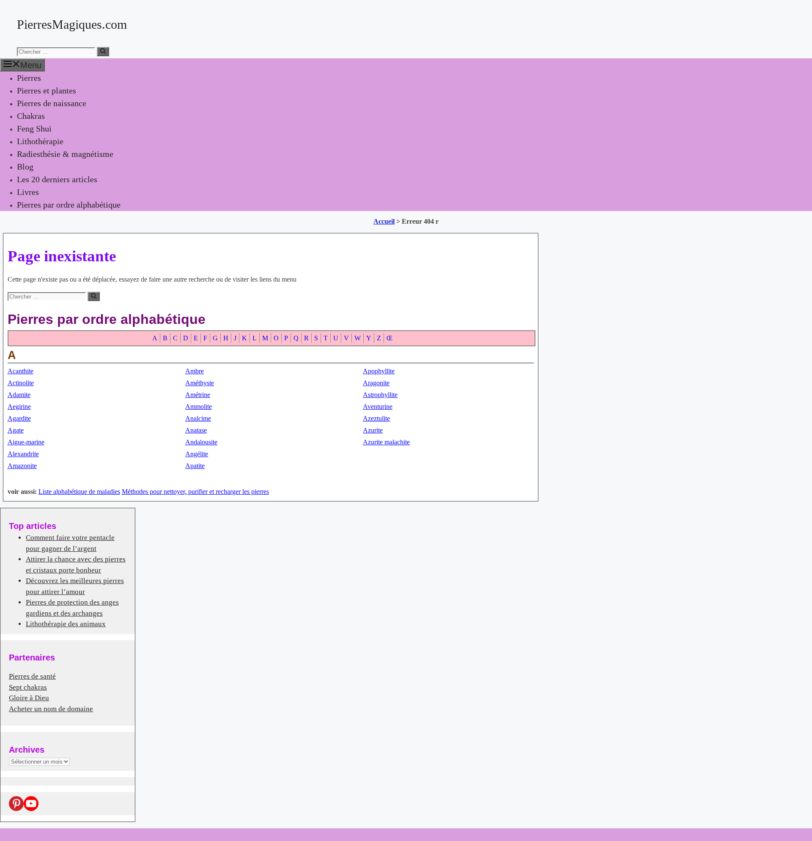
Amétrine (197, 394)
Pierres (29, 77)
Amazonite (22, 465)
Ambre (194, 371)
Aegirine (19, 406)
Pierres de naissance (51, 103)
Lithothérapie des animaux (66, 624)
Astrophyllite (380, 394)
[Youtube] (31, 803)
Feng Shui (34, 128)
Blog (25, 166)
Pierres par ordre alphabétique (69, 204)
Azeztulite (376, 418)
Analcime (198, 418)
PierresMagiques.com (72, 24)
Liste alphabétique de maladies (79, 491)
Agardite (19, 418)
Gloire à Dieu (29, 698)
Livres (28, 192)
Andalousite (201, 442)
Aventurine (377, 406)
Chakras (31, 116)
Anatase (196, 430)
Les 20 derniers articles (57, 179)
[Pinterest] (16, 803)
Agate (16, 430)
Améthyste (199, 382)
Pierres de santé (32, 676)
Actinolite (21, 382)
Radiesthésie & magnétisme (65, 154)
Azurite (373, 430)
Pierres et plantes (46, 90)
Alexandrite (23, 453)
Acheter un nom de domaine (51, 709)
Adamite (19, 394)
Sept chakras (28, 687)
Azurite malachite (386, 442)
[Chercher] (103, 51)
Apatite (195, 465)
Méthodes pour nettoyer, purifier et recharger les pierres (195, 491)
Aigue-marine (26, 442)
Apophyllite (379, 371)
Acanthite (20, 371)
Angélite (196, 453)
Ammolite (198, 406)
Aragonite (376, 382)
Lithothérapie (40, 141)
